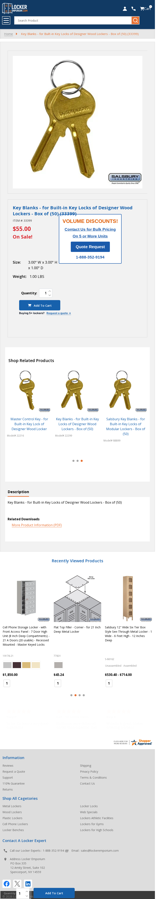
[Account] (125, 8)
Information (13, 757)
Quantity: (29, 293)
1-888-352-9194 (53, 850)
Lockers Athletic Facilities (96, 818)
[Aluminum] (7, 665)
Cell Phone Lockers (15, 824)
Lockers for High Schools (96, 830)
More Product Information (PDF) (37, 525)
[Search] (135, 20)
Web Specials (89, 812)
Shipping (85, 765)
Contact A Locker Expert (24, 840)
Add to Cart (42, 305)
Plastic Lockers (12, 818)
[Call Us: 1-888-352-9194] (133, 8)
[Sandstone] (35, 665)
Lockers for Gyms (92, 824)
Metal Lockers (11, 806)
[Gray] (58, 665)
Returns (7, 789)
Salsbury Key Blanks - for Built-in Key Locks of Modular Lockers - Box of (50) (125, 426)
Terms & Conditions (93, 777)
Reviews (7, 765)
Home (8, 34)
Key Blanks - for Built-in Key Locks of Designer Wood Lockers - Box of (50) (77, 424)
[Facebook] (6, 884)
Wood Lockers (12, 812)
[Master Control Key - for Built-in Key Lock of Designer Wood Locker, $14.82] (29, 391)
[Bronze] (16, 665)
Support (7, 777)
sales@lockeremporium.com (100, 850)
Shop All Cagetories (20, 798)
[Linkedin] (28, 884)
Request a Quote (13, 771)
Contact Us (87, 783)
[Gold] (26, 665)
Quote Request (90, 247)
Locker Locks (89, 806)
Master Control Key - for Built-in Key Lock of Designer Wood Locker (29, 424)
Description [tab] (18, 491)
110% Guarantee (13, 783)
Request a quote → (58, 313)
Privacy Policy (89, 771)
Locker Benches (13, 830)
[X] (17, 884)
